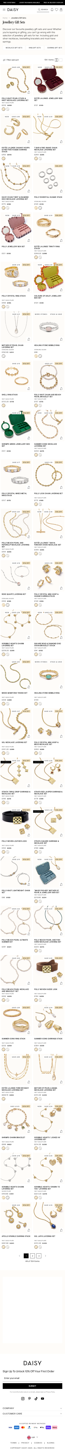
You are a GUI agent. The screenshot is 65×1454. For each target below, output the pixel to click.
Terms (13, 1443)
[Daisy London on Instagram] (23, 1398)
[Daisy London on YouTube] (42, 1399)
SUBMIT (32, 1386)
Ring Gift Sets (35, 48)
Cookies (38, 1443)
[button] (61, 9)
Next (45, 1256)
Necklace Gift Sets (14, 48)
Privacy (25, 1443)
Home (5, 18)
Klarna (51, 1443)
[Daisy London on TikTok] (36, 1398)
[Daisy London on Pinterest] (29, 1398)
